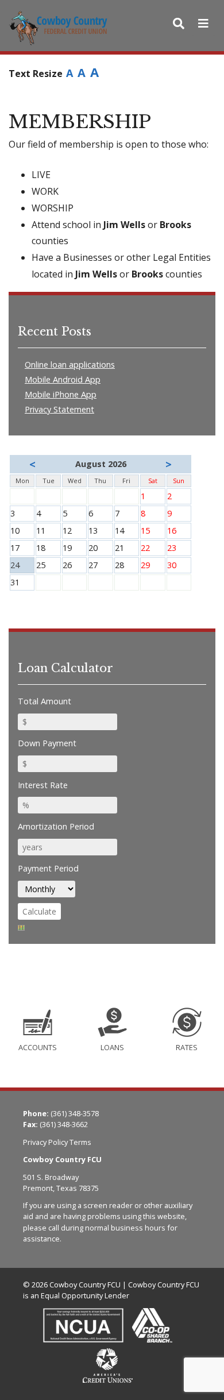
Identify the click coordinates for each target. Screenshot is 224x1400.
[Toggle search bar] (178, 23)
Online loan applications (70, 364)
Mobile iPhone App (60, 394)
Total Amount (44, 701)
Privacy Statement (59, 409)
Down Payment (47, 743)
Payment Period (48, 868)
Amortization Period (56, 826)
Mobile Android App (63, 379)
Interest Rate (43, 785)
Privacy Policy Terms (57, 1142)
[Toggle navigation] (203, 23)
